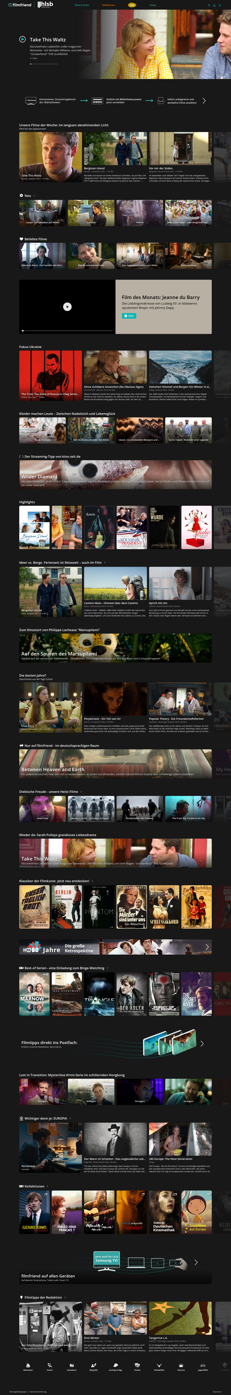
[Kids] (132, 5)
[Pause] (67, 306)
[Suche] (209, 5)
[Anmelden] (214, 5)
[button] (219, 5)
